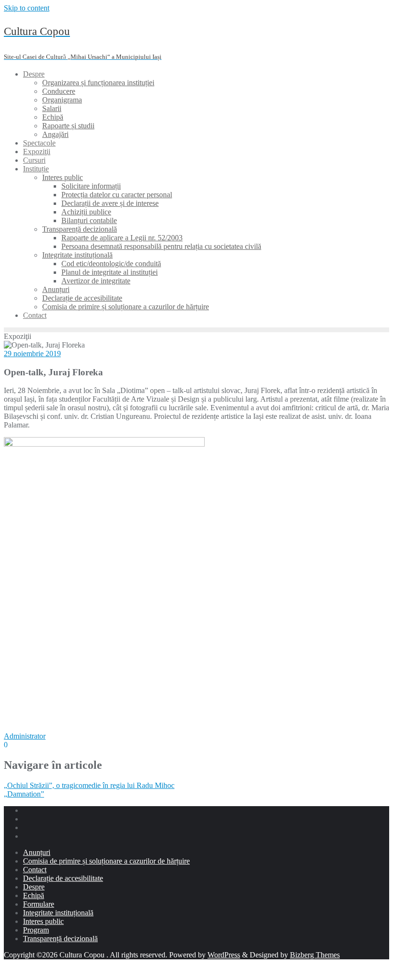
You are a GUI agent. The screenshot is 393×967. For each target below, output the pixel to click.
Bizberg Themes (315, 955)
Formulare (38, 904)
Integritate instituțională (58, 913)
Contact (34, 870)
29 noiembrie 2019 (32, 353)
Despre (34, 887)
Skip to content (26, 8)
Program (36, 930)
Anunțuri (36, 852)
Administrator (25, 736)
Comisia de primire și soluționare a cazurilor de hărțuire (106, 861)
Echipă (33, 895)
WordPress (224, 955)
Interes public (43, 921)
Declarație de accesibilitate (63, 878)
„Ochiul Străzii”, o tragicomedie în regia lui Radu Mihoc (89, 785)
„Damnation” (24, 794)
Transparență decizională (60, 938)
